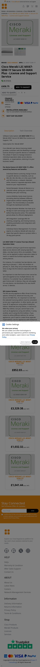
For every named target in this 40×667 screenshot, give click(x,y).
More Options (25, 342)
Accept (35, 342)
